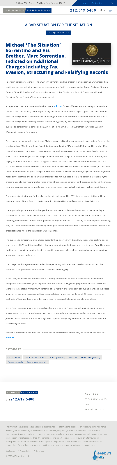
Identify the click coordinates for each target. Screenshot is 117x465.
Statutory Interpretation (35, 357)
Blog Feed (40, 451)
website (10, 338)
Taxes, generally (15, 362)
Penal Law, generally (91, 357)
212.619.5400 (83, 11)
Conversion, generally (37, 362)
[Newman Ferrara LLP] (27, 10)
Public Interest (14, 357)
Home (85, 3)
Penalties (73, 357)
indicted (57, 106)
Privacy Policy (25, 451)
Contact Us (96, 3)
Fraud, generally (57, 357)
